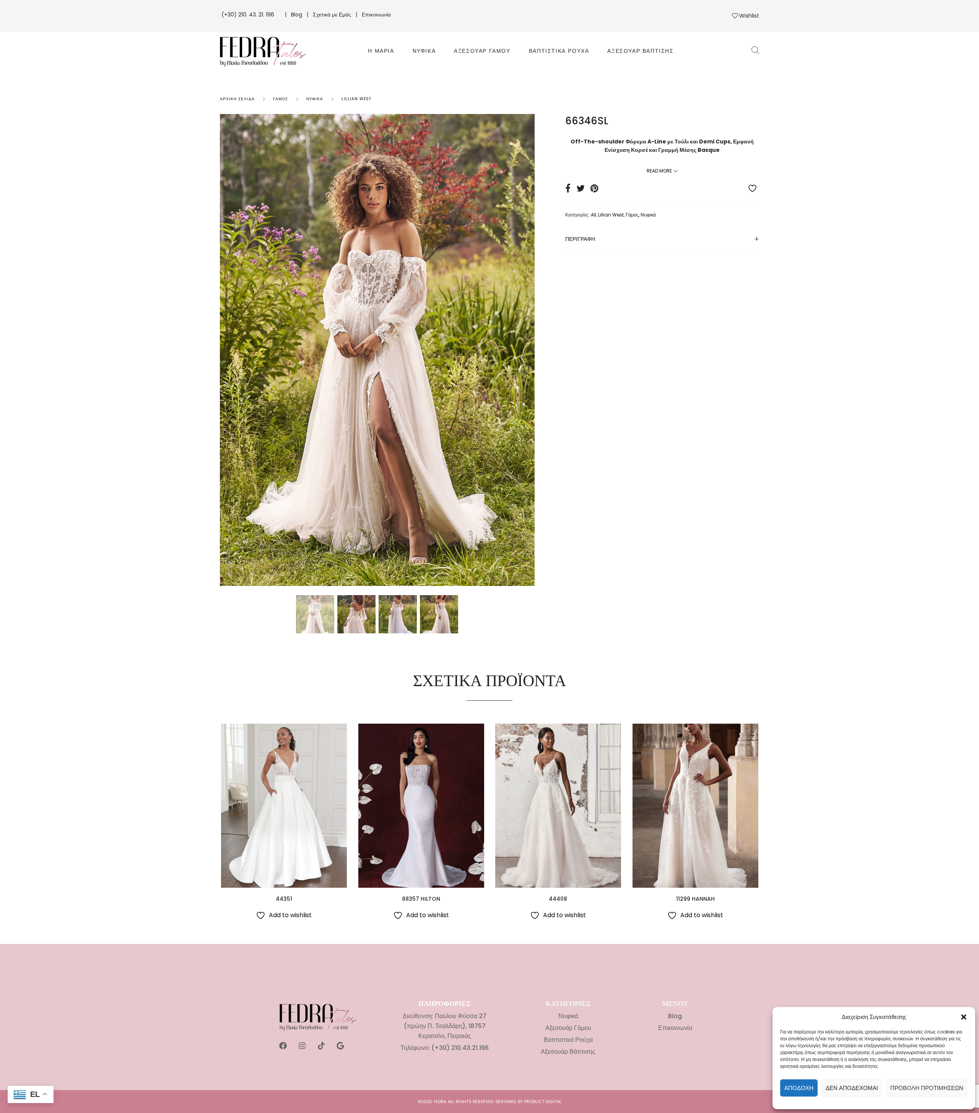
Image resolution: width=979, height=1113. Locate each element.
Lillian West (356, 99)
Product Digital (543, 1101)
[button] (964, 1017)
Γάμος (280, 99)
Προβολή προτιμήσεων (926, 1088)
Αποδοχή (798, 1088)
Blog (296, 14)
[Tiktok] (321, 1045)
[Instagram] (302, 1045)
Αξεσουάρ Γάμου (482, 51)
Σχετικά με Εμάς (332, 14)
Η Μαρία (381, 51)
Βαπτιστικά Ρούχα (559, 51)
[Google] (340, 1045)
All (593, 215)
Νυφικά (424, 51)
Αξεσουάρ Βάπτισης (640, 51)
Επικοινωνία (376, 14)
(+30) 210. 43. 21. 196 (248, 14)
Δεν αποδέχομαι (852, 1088)
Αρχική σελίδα (237, 99)
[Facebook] (283, 1045)
